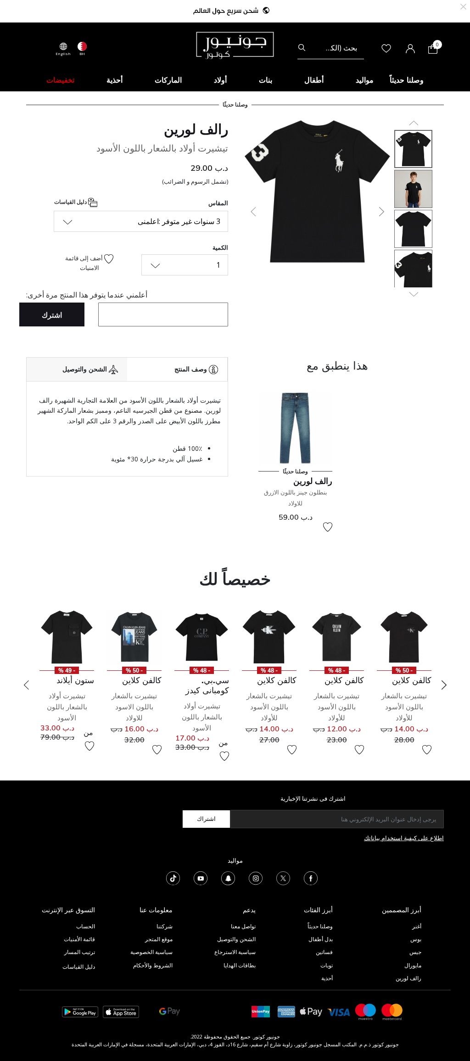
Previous (26, 685)
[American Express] (286, 1011)
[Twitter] (283, 877)
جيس (415, 952)
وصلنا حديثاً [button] (407, 79)
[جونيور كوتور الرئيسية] (235, 44)
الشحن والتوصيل (236, 939)
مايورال (412, 965)
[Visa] (338, 1011)
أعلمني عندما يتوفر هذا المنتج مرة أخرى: (86, 295)
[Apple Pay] (311, 1011)
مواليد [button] (365, 79)
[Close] (463, 5)
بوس (415, 939)
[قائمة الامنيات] (327, 527)
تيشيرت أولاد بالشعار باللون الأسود (202, 717)
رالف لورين (196, 129)
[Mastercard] (392, 1011)
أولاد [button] (220, 79)
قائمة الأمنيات (79, 939)
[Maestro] (366, 1011)
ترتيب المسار (79, 952)
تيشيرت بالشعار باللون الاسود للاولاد (134, 706)
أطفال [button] (314, 79)
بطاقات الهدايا (240, 965)
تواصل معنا (242, 926)
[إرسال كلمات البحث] (301, 47)
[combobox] (330, 47)
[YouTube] (200, 877)
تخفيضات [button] (60, 79)
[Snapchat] (228, 877)
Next (444, 685)
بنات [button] (265, 79)
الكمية (220, 247)
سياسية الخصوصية (151, 952)
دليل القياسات (71, 202)
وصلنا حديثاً (320, 926)
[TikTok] (173, 877)
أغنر (416, 926)
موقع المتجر (159, 939)
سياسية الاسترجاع (235, 952)
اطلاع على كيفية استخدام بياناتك (404, 838)
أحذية (327, 978)
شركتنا (165, 926)
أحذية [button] (114, 79)
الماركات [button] (168, 79)
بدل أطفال (320, 939)
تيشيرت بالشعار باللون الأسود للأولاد (404, 706)
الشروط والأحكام (153, 965)
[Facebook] (311, 877)
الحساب (85, 926)
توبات (326, 965)
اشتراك (206, 818)
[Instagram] (256, 877)
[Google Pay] (169, 1011)
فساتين (324, 952)
